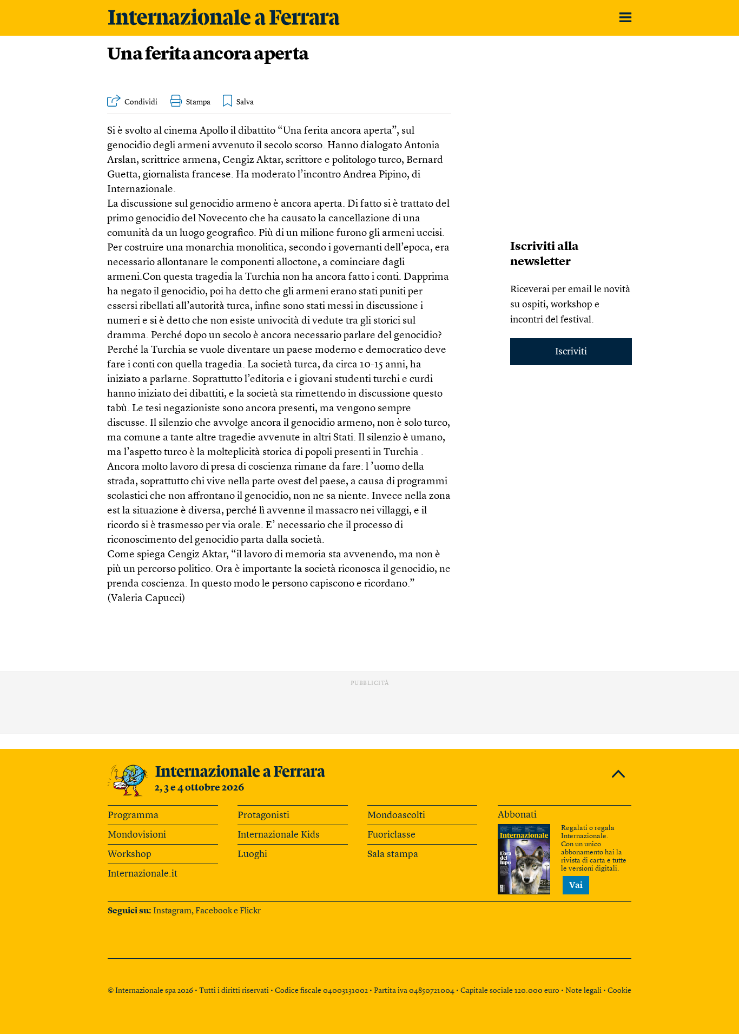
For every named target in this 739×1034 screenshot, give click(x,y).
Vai (576, 885)
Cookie (619, 991)
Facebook (213, 911)
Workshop (129, 854)
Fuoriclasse (391, 835)
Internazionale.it (142, 874)
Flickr (250, 911)
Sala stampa (392, 854)
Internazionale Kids (278, 835)
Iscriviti (571, 352)
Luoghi (252, 854)
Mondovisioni (137, 835)
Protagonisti (263, 815)
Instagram (172, 911)
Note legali (583, 991)
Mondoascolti (396, 815)
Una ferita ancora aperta (208, 55)
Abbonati (517, 815)
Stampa (198, 102)
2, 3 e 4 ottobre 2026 (200, 788)
